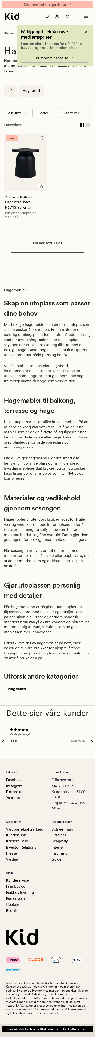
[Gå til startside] (12, 16)
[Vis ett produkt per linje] (88, 125)
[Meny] (86, 16)
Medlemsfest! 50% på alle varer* (47, 4)
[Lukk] (86, 32)
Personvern (15, 898)
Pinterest (13, 791)
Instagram (14, 786)
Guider (57, 859)
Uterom (9, 33)
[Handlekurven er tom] (76, 16)
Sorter (43, 113)
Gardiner (58, 835)
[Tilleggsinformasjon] (28, 208)
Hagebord (31, 90)
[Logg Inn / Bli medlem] (57, 16)
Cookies (12, 904)
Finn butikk (15, 886)
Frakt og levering (20, 892)
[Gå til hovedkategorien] (10, 91)
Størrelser (71, 113)
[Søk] (47, 16)
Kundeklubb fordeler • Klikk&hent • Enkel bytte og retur (47, 1029)
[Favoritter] (67, 16)
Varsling (12, 859)
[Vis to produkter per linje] (82, 125)
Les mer (9, 71)
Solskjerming (62, 829)
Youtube (13, 798)
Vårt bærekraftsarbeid (24, 829)
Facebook (14, 780)
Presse (11, 853)
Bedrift (12, 910)
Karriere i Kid (17, 841)
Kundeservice (17, 880)
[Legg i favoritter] (42, 138)
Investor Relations (21, 847)
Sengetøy (59, 841)
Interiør (57, 847)
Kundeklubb (16, 835)
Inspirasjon (60, 853)
